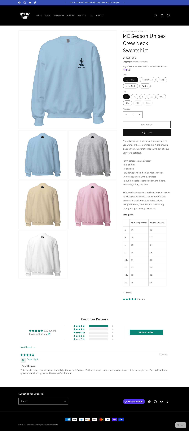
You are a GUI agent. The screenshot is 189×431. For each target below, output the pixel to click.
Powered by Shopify (50, 425)
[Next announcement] (124, 2)
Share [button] (128, 292)
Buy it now (147, 132)
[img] (27, 355)
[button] (156, 15)
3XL (127, 103)
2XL (161, 97)
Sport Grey (148, 80)
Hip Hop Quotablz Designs (33, 425)
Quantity (126, 109)
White (145, 86)
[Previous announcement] (65, 2)
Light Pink (130, 86)
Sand (162, 80)
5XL (149, 103)
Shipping (126, 62)
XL (152, 97)
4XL (139, 103)
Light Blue (130, 80)
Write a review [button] (146, 332)
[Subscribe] (65, 401)
